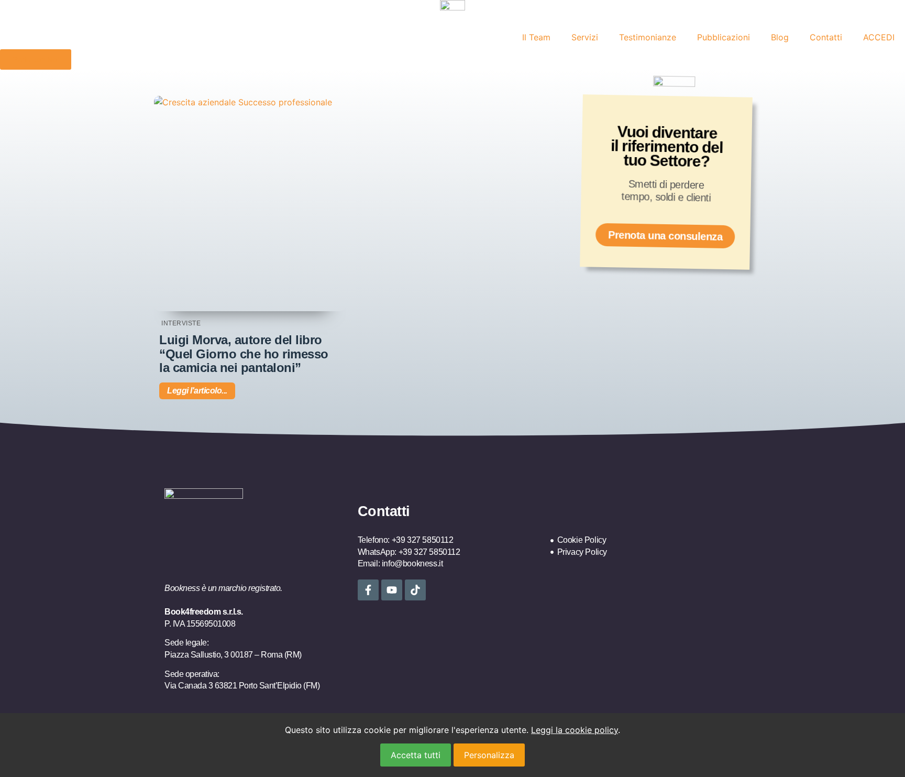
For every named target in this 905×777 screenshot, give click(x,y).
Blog (780, 37)
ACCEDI (879, 37)
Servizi (584, 37)
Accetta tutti (415, 755)
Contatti (826, 37)
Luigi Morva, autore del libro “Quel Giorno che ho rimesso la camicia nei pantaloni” (243, 354)
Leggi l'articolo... (197, 390)
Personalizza (489, 755)
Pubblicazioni (723, 37)
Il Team (536, 37)
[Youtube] (391, 589)
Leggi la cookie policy (574, 730)
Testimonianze (647, 37)
